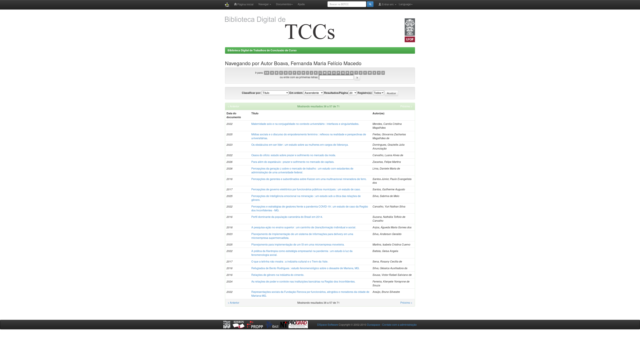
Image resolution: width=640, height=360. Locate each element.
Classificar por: (251, 93)
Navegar (263, 4)
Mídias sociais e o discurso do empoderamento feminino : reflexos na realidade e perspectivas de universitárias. (308, 136)
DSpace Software (327, 324)
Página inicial (245, 4)
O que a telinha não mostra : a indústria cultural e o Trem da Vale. (289, 261)
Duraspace (373, 324)
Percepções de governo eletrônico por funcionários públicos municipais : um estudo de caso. (306, 189)
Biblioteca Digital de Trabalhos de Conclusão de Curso (262, 50)
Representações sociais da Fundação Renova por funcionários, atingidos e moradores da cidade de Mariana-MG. (310, 294)
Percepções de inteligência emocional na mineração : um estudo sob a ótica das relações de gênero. (306, 198)
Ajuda (301, 4)
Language (405, 4)
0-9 (266, 72)
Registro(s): (365, 93)
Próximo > (406, 106)
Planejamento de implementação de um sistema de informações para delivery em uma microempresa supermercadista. (302, 236)
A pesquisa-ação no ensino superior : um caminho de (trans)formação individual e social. (303, 227)
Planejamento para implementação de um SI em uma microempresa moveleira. (297, 244)
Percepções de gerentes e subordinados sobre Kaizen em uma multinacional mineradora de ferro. (309, 179)
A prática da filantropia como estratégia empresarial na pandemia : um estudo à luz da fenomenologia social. (301, 253)
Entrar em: (388, 4)
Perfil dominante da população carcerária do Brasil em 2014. (287, 217)
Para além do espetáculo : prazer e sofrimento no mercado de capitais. (292, 162)
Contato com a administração (399, 324)
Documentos (283, 4)
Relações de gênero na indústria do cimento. (277, 275)
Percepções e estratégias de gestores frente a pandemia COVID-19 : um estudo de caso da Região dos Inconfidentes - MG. (309, 208)
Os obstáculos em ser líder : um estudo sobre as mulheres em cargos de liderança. (299, 144)
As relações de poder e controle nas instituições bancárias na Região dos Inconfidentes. (303, 281)
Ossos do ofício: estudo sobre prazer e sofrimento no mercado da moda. (293, 155)
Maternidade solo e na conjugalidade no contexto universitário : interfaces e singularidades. (305, 124)
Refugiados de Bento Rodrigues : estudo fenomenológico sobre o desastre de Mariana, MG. (305, 268)
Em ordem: (296, 93)
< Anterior (233, 106)
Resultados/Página (336, 93)
